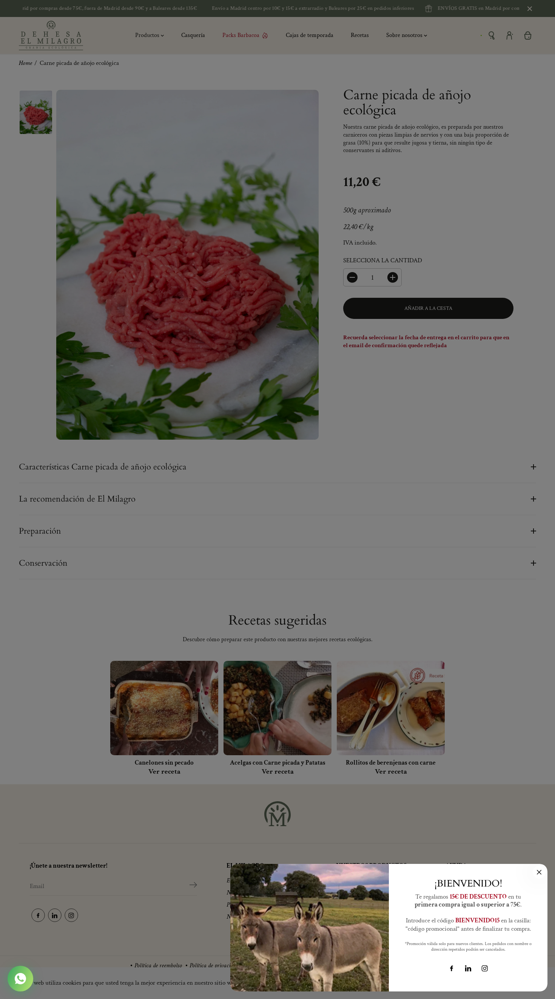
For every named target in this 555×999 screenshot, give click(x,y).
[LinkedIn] (468, 968)
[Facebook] (451, 968)
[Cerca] (539, 872)
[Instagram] (484, 968)
